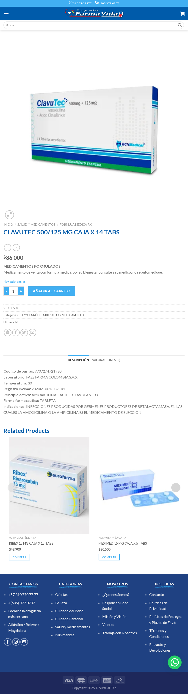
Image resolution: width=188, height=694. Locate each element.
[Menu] (6, 13)
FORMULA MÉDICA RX (76, 224)
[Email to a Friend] (32, 332)
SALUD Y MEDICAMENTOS (36, 224)
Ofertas (61, 594)
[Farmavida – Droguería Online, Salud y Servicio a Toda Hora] (94, 13)
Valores (108, 624)
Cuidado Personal (69, 619)
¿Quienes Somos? (116, 594)
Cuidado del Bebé (69, 611)
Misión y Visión (114, 616)
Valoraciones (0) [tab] (106, 360)
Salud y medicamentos (72, 627)
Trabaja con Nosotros (119, 633)
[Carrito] (182, 13)
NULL (18, 322)
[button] (175, 662)
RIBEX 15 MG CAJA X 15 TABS (31, 543)
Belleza (61, 603)
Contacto (156, 594)
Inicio (8, 224)
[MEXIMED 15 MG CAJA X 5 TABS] (139, 485)
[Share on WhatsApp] (7, 332)
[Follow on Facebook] (7, 642)
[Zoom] (9, 214)
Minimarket (64, 635)
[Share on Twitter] (24, 332)
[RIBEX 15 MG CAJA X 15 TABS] (49, 485)
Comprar (19, 557)
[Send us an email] (24, 642)
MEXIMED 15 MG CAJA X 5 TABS (123, 543)
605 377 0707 (109, 3)
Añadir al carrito (51, 291)
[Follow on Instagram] (16, 642)
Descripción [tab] (78, 360)
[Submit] (180, 25)
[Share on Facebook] (16, 332)
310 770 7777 (82, 3)
